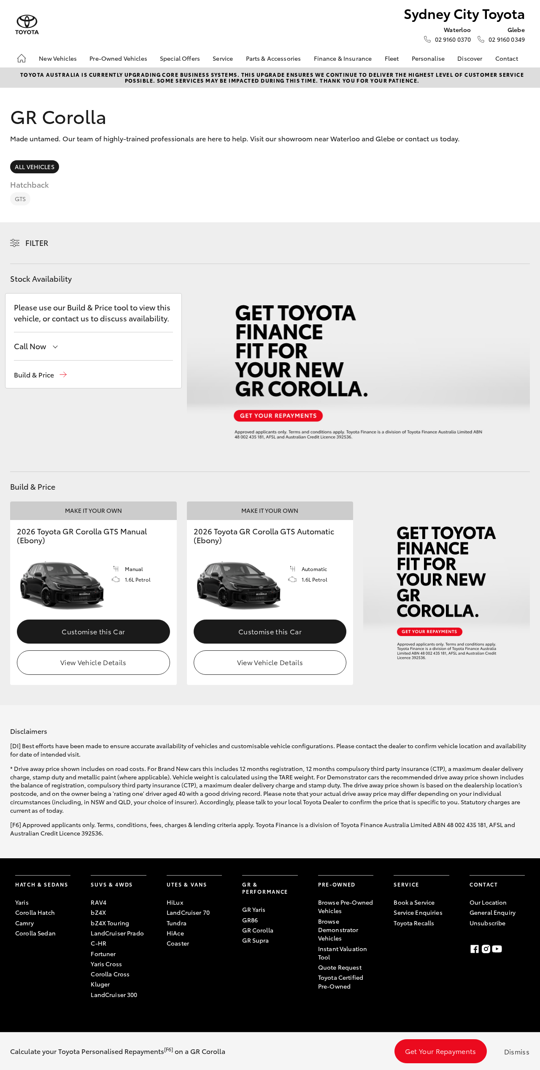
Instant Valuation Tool (342, 952)
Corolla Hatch (35, 912)
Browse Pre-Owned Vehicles (345, 906)
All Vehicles (34, 166)
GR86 (250, 920)
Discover (469, 58)
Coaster (178, 943)
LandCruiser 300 (114, 994)
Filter (37, 242)
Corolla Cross (110, 974)
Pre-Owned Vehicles (118, 58)
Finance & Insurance (343, 58)
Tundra (176, 923)
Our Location (488, 902)
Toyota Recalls (414, 923)
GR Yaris (253, 909)
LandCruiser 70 (188, 912)
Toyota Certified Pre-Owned (340, 981)
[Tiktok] (520, 949)
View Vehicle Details (93, 662)
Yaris (22, 902)
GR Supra (255, 940)
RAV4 (98, 902)
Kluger (100, 984)
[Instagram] (486, 949)
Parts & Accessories (273, 58)
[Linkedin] (508, 949)
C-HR (98, 943)
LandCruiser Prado (117, 933)
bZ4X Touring (110, 923)
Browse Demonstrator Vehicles (338, 930)
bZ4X (98, 912)
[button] (40, 375)
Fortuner (103, 953)
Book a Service (414, 902)
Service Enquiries (418, 912)
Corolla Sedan (35, 933)
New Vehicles (58, 58)
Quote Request (340, 967)
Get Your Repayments (440, 1051)
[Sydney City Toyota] (27, 25)
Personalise (428, 58)
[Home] (21, 58)
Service (223, 58)
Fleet (392, 58)
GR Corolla (257, 930)
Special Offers (180, 58)
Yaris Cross (106, 963)
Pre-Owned (337, 884)
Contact (506, 58)
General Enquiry (493, 912)
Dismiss (516, 1051)
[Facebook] (475, 949)
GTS (20, 198)
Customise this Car (93, 631)
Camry (24, 923)
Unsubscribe (488, 923)
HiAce (175, 933)
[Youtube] (497, 949)
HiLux (175, 902)
